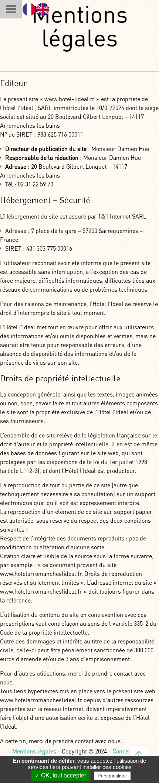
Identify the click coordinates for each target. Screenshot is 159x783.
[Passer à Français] (29, 9)
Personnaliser (112, 776)
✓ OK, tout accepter (60, 775)
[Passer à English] (42, 9)
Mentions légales (34, 751)
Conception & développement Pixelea (98, 755)
